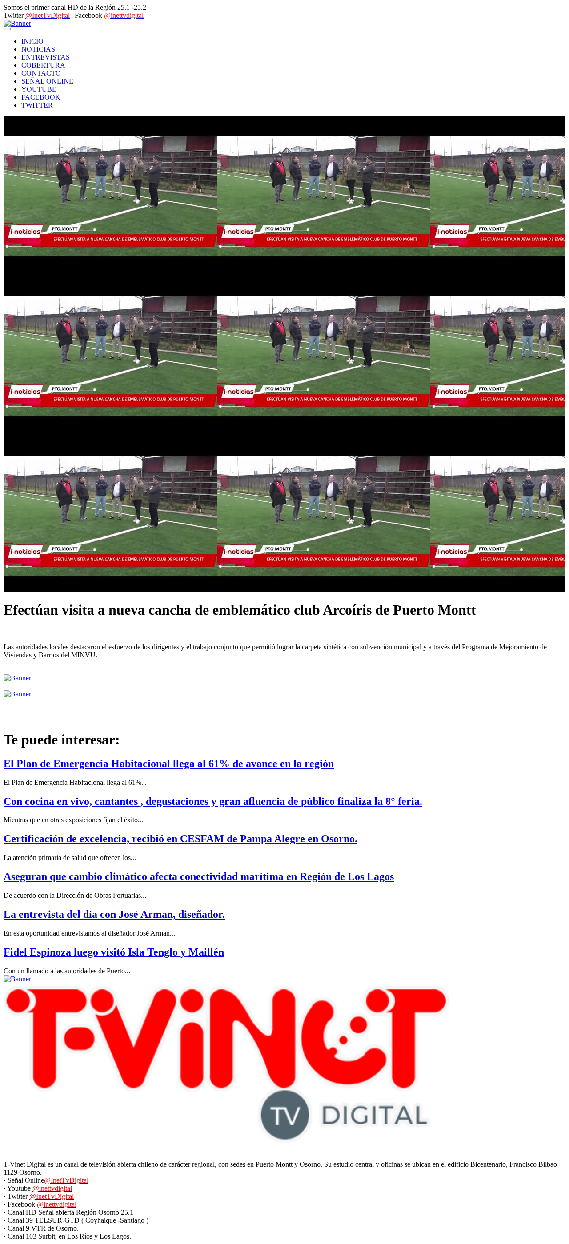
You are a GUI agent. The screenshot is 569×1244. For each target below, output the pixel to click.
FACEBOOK (40, 97)
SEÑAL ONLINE (47, 81)
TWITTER (37, 105)
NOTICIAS (38, 49)
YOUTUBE (38, 89)
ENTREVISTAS (45, 57)
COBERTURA (43, 65)
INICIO (32, 41)
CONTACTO (41, 73)
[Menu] (7, 29)
